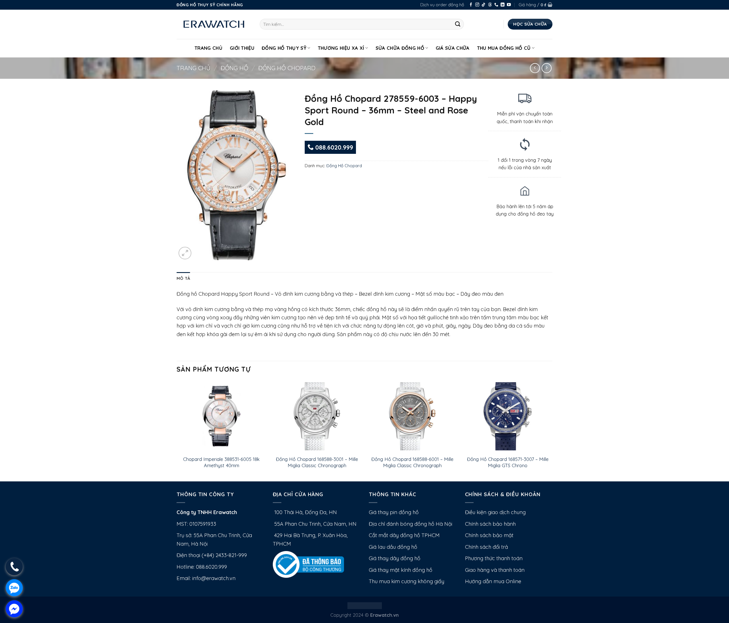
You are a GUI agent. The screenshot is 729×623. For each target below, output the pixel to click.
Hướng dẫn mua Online (493, 581)
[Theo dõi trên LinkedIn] (503, 5)
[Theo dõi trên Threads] (490, 5)
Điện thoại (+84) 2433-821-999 (212, 555)
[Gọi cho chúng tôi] (496, 5)
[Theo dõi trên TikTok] (484, 5)
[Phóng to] (185, 253)
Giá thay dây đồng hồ (394, 558)
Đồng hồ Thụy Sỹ (284, 48)
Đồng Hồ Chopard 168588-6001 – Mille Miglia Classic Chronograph (412, 462)
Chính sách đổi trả (486, 547)
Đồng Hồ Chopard (287, 68)
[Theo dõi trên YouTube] (509, 5)
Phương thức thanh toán (494, 558)
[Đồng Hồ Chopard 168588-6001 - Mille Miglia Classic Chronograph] (412, 416)
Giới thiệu (242, 48)
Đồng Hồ (234, 68)
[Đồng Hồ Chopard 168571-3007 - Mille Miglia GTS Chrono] (507, 416)
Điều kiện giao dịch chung (495, 512)
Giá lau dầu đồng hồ (393, 547)
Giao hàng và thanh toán (495, 570)
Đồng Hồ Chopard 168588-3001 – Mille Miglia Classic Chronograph (317, 462)
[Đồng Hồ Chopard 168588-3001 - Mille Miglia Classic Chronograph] (317, 416)
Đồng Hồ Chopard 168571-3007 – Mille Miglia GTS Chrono (507, 462)
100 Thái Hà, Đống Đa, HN (305, 512)
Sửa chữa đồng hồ (400, 48)
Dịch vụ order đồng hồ (442, 4)
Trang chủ (193, 68)
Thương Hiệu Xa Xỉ (341, 48)
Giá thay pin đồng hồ (394, 512)
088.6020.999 (333, 147)
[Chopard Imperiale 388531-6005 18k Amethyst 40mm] (221, 416)
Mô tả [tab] (183, 278)
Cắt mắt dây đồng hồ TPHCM (404, 535)
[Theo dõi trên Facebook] (471, 5)
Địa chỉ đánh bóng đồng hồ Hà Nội (410, 524)
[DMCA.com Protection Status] (364, 605)
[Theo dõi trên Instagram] (477, 5)
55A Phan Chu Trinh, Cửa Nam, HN (315, 524)
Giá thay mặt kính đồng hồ (400, 570)
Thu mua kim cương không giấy (406, 581)
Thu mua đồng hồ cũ (504, 48)
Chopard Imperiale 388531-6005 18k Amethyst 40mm (221, 462)
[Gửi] (457, 24)
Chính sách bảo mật (489, 535)
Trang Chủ (208, 48)
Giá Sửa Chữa (453, 48)
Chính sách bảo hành (490, 524)
